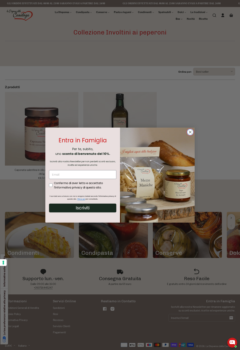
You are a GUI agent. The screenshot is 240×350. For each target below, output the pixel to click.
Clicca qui (81, 199)
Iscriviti (83, 208)
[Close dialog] (190, 132)
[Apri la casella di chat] (232, 343)
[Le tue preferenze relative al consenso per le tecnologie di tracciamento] (3, 262)
